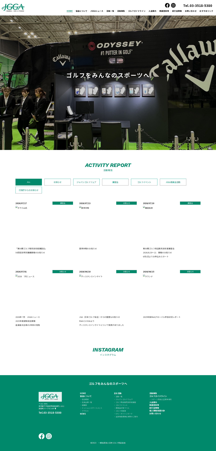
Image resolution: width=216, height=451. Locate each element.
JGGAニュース (96, 11)
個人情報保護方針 (157, 410)
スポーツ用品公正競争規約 (161, 399)
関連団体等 (164, 11)
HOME (70, 11)
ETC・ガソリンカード (124, 414)
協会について (82, 11)
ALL (28, 182)
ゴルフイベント (144, 182)
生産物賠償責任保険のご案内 (127, 416)
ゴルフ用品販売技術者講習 (126, 402)
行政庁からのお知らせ (28, 190)
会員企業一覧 (87, 402)
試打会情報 (177, 11)
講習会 (115, 182)
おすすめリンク (206, 11)
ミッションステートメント (92, 408)
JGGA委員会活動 (173, 182)
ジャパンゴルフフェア (86, 182)
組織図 (84, 405)
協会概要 (85, 399)
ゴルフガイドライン (137, 11)
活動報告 (121, 11)
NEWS (83, 413)
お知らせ (58, 182)
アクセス (85, 411)
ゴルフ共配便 (121, 411)
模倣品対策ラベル (122, 408)
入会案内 (152, 11)
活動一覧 (110, 11)
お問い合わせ (191, 11)
